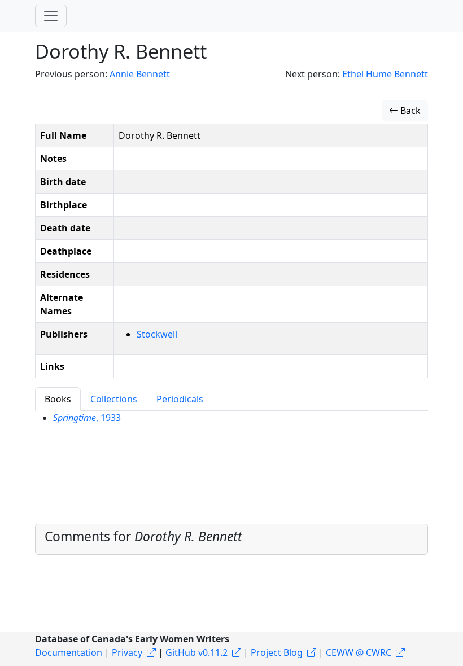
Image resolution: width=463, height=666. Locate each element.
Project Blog (277, 652)
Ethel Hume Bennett (385, 74)
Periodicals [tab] (179, 399)
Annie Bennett (140, 74)
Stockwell (157, 334)
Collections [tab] (113, 399)
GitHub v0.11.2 (196, 652)
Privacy (127, 652)
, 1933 (87, 417)
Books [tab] (58, 399)
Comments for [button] (143, 536)
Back (409, 110)
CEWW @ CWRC (358, 652)
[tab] (231, 539)
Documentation (68, 652)
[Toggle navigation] (51, 16)
